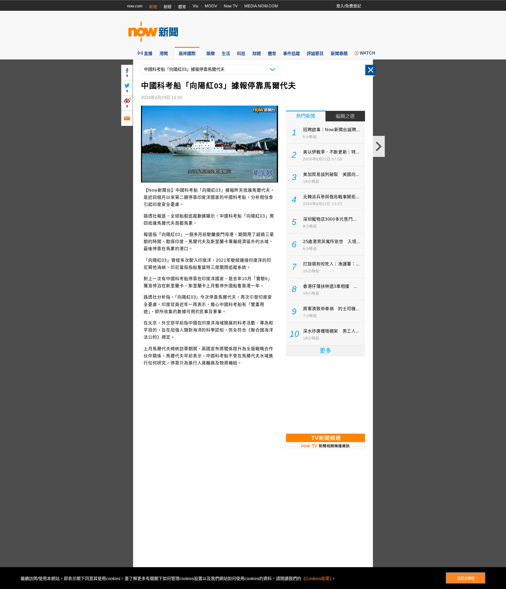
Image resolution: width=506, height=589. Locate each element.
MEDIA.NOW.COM (261, 6)
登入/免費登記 (348, 6)
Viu (195, 6)
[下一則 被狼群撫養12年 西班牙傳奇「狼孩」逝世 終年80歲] (379, 146)
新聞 (153, 6)
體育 (182, 6)
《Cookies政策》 (316, 578)
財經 (168, 6)
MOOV (211, 6)
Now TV (231, 6)
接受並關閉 (465, 578)
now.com (135, 6)
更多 (325, 350)
